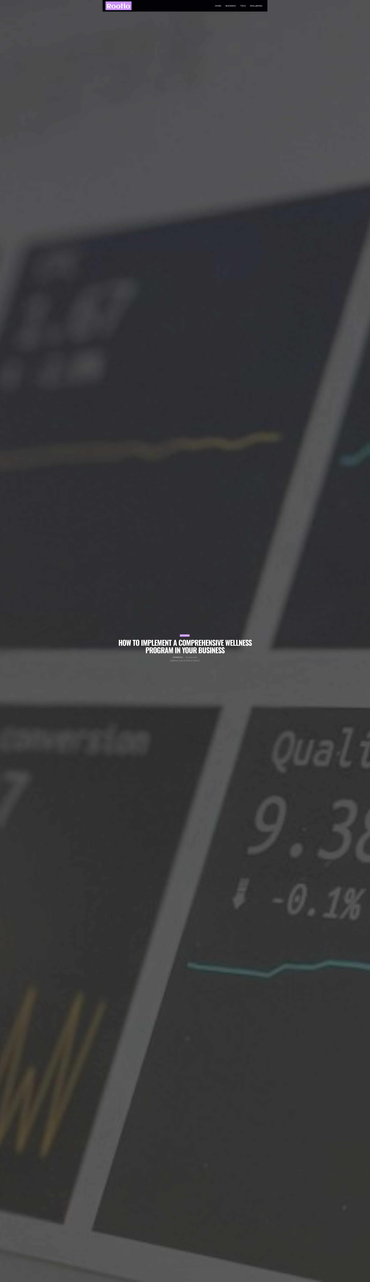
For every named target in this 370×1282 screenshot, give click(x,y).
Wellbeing (256, 6)
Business (230, 6)
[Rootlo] (119, 5)
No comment (191, 657)
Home (218, 6)
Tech (243, 6)
